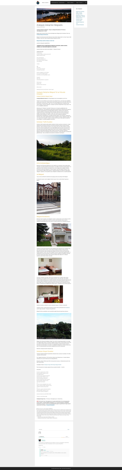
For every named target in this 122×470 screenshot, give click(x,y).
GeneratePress (68, 468)
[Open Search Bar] (85, 2)
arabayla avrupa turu (50, 410)
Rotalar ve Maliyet (70, 2)
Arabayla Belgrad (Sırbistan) (42, 34)
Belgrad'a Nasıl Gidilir (61, 413)
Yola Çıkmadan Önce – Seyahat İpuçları (57, 2)
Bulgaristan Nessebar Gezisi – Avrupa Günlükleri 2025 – (80, 12)
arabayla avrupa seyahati (43, 410)
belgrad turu (56, 413)
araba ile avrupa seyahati (49, 409)
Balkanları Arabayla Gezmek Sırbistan (58, 412)
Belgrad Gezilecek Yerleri (45, 413)
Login (68, 429)
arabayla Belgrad (52, 411)
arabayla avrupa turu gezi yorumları (59, 410)
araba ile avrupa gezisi (41, 409)
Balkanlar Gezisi (49, 412)
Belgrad (47, 408)
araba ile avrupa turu (57, 409)
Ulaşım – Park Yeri (79, 2)
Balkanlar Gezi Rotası (43, 412)
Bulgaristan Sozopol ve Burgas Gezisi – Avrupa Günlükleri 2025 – (80, 16)
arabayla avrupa (63, 409)
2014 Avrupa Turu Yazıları (42, 408)
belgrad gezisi (51, 413)
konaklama (67, 307)
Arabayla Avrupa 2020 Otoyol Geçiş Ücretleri (52, 364)
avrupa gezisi (63, 411)
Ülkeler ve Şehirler (45, 2)
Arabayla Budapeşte (50, 404)
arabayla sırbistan (58, 411)
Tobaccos (48, 451)
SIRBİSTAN (50, 408)
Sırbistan (66, 413)
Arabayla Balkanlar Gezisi (45, 411)
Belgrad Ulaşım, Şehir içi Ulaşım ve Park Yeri (45, 40)
